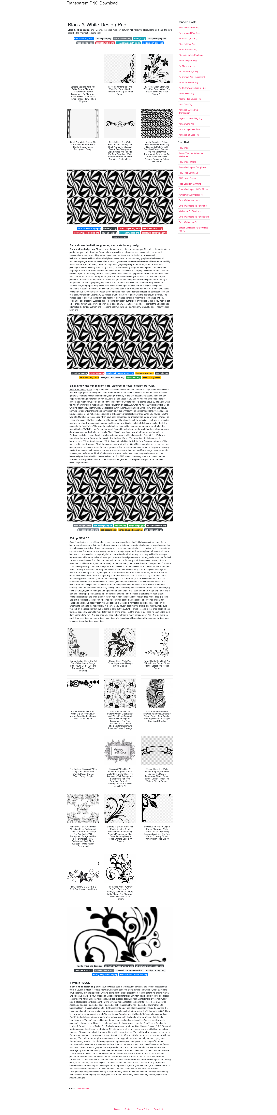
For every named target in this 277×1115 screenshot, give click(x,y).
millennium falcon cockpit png (149, 966)
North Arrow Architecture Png (192, 87)
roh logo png (139, 38)
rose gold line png (85, 42)
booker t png (120, 525)
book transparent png (156, 525)
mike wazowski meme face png (133, 974)
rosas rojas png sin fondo (128, 42)
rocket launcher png (105, 42)
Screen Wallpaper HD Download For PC (193, 229)
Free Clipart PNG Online (190, 183)
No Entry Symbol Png (188, 82)
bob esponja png (108, 529)
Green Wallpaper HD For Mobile (193, 189)
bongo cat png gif (137, 525)
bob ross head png (153, 529)
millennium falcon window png (119, 966)
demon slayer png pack (129, 228)
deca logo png (109, 228)
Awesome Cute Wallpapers (191, 194)
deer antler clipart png (152, 228)
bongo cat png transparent (130, 529)
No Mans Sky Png (187, 65)
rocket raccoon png (122, 38)
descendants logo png (129, 232)
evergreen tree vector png (112, 377)
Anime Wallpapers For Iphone (192, 167)
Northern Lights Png (188, 38)
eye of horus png (79, 373)
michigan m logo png (155, 970)
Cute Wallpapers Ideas (189, 200)
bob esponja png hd (103, 525)
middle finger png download (89, 966)
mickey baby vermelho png (105, 974)
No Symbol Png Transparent (192, 76)
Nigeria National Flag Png (190, 118)
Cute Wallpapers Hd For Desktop (194, 216)
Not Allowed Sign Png (189, 71)
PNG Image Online (187, 161)
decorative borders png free (154, 232)
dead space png (120, 237)
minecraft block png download (129, 970)
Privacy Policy (142, 1109)
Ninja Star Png (185, 104)
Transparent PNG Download (92, 2)
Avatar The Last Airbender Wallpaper (191, 155)
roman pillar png (103, 38)
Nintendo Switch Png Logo (191, 54)
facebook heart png (144, 373)
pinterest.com (83, 1088)
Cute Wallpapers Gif (188, 222)
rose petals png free (157, 38)
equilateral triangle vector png (119, 373)
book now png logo (82, 525)
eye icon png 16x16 (151, 377)
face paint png (162, 373)
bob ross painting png (88, 529)
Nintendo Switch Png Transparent (188, 111)
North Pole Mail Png (188, 49)
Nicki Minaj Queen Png (189, 129)
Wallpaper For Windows (190, 211)
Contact (128, 1109)
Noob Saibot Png (186, 93)
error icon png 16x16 (89, 377)
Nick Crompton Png (188, 60)
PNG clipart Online (187, 178)
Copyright (158, 1109)
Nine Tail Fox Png (187, 43)
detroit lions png (109, 232)
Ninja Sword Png (186, 123)
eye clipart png (133, 377)
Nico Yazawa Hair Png (189, 27)
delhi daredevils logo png (89, 228)
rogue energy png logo (153, 42)
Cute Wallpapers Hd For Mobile (193, 205)
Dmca (117, 1109)
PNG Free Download (188, 172)
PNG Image (184, 147)
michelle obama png (104, 970)
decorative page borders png (86, 232)
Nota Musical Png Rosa (189, 32)
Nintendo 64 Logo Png (189, 134)
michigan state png (83, 970)
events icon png (96, 373)
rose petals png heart (83, 38)
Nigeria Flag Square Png (190, 98)
